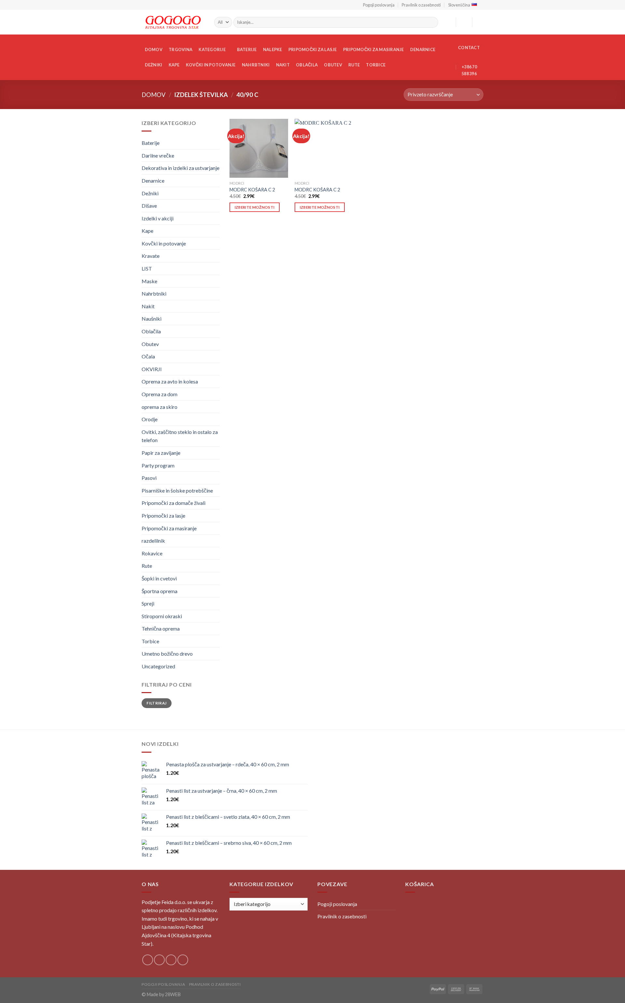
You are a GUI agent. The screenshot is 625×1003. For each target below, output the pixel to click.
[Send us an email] (182, 959)
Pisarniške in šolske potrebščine (177, 490)
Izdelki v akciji (158, 218)
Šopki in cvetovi (159, 578)
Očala (148, 356)
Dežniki (153, 64)
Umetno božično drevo (167, 654)
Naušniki (151, 319)
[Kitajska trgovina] (173, 22)
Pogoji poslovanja (379, 4)
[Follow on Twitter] (171, 959)
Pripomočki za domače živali (173, 503)
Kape (174, 64)
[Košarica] (480, 22)
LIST (147, 268)
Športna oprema (159, 591)
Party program (158, 465)
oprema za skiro (159, 407)
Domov (153, 49)
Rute (354, 64)
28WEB (173, 994)
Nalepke (272, 49)
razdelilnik (153, 540)
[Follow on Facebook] (147, 959)
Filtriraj (156, 703)
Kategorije (212, 49)
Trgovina (180, 49)
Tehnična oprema (161, 628)
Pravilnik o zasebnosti (421, 4)
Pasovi (149, 478)
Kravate (151, 256)
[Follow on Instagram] (159, 959)
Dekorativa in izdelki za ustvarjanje (180, 168)
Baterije (247, 49)
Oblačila (307, 64)
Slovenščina (459, 4)
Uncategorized (158, 666)
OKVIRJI (152, 369)
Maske (149, 281)
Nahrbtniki (256, 64)
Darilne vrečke (158, 155)
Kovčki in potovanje (211, 64)
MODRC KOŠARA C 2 (252, 189)
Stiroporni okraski (162, 616)
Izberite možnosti (255, 207)
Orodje (150, 419)
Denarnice (422, 49)
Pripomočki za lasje (312, 49)
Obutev (333, 64)
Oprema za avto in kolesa (170, 382)
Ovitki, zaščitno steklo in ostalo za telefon (180, 436)
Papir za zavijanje (161, 453)
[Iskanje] (432, 22)
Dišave (149, 205)
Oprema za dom (159, 394)
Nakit (283, 64)
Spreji (148, 603)
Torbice (375, 64)
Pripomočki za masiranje (373, 49)
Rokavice (152, 553)
